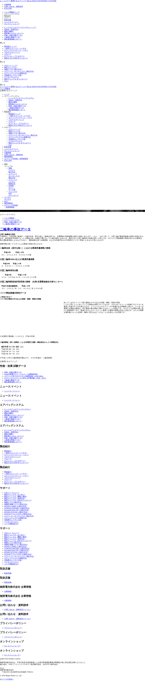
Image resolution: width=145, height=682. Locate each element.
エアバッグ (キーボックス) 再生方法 (14, 176)
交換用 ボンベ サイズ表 (11, 188)
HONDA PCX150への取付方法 (15, 512)
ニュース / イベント (12, 391)
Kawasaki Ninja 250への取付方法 (16, 510)
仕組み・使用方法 (11, 29)
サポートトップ (14, 129)
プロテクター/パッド (12, 52)
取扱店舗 (7, 20)
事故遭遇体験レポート (13, 39)
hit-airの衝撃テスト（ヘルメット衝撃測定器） (21, 374)
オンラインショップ (12, 24)
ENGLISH (8, 8)
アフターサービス (11, 77)
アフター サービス (7, 198)
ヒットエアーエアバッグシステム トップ (20, 27)
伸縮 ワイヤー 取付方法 (11, 170)
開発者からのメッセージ (13, 33)
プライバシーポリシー (13, 628)
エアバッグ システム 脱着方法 (12, 182)
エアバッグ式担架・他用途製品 (16, 159)
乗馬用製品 (8, 157)
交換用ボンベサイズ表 (13, 75)
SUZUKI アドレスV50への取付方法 (17, 514)
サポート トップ (10, 65)
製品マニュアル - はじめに (14, 494)
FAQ (6, 81)
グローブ (7, 54)
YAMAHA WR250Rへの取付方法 (16, 508)
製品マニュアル (10, 67)
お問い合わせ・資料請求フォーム (17, 609)
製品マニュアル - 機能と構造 (15, 496)
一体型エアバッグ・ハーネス (15, 48)
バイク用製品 (5, 89)
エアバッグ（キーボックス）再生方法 (19, 71)
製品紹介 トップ (10, 46)
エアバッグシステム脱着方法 (15, 73)
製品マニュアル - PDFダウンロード (17, 500)
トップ (6, 94)
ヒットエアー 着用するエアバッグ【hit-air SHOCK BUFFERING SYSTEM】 (28, 1)
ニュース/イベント (11, 22)
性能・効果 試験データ (13, 35)
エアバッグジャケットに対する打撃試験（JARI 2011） (25, 378)
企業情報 (7, 4)
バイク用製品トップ (12, 12)
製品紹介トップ (14, 114)
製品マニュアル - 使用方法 (14, 498)
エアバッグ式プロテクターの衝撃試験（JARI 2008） (24, 376)
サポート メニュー (11, 492)
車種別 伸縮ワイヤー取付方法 (15, 504)
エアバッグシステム (12, 220)
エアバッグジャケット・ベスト (16, 50)
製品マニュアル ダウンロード (15, 79)
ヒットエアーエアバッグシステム (21, 98)
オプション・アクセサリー (14, 56)
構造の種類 (8, 31)
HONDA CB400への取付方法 (15, 506)
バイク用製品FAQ (11, 524)
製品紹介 (7, 451)
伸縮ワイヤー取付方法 (13, 69)
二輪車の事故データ (12, 37)
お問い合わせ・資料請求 (13, 6)
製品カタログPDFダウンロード (16, 58)
